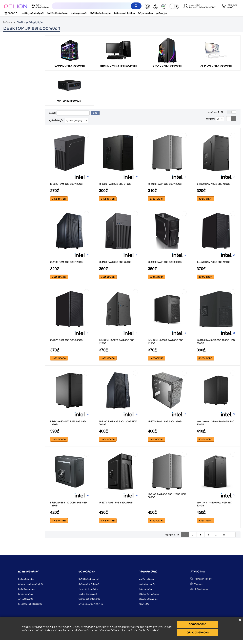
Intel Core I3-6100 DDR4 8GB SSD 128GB (68, 504)
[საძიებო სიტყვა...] (136, 5)
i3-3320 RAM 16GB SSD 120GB (213, 184)
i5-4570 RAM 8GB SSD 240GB (66, 340)
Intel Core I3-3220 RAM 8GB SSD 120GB (116, 342)
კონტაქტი (161, 13)
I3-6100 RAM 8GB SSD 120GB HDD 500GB (216, 342)
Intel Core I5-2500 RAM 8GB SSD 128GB (165, 342)
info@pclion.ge (201, 589)
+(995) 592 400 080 (203, 579)
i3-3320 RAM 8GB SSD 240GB (115, 184)
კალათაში (59, 199)
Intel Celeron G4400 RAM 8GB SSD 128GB (215, 423)
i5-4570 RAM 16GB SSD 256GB (116, 502)
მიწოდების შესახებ (124, 13)
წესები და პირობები (89, 599)
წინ (95, 113)
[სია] (228, 118)
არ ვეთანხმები (198, 632)
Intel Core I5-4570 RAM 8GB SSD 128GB (68, 423)
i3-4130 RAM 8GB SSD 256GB (115, 262)
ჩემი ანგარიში (26, 579)
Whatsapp (198, 584)
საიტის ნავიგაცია (148, 599)
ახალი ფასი (145, 589)
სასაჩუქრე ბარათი (57, 13)
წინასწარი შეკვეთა (100, 13)
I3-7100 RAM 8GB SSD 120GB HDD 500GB (118, 423)
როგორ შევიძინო (88, 589)
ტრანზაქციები (25, 599)
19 (224, 534)
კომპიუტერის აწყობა (32, 13)
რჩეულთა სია (145, 13)
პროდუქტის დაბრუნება (30, 584)
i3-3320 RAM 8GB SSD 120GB (66, 184)
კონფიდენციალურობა (91, 603)
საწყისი (8, 22)
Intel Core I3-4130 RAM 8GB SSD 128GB (214, 504)
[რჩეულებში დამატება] (86, 135)
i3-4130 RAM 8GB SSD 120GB (66, 262)
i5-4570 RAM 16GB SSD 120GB (213, 262)
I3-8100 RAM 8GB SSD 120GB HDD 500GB (167, 496)
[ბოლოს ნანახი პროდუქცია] (155, 6)
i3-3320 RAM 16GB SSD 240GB (165, 262)
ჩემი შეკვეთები (26, 589)
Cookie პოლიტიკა (88, 594)
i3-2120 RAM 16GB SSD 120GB (165, 184)
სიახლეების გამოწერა (30, 603)
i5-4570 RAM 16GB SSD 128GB (165, 421)
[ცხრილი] (233, 118)
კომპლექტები (146, 579)
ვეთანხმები (197, 624)
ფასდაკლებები (79, 13)
